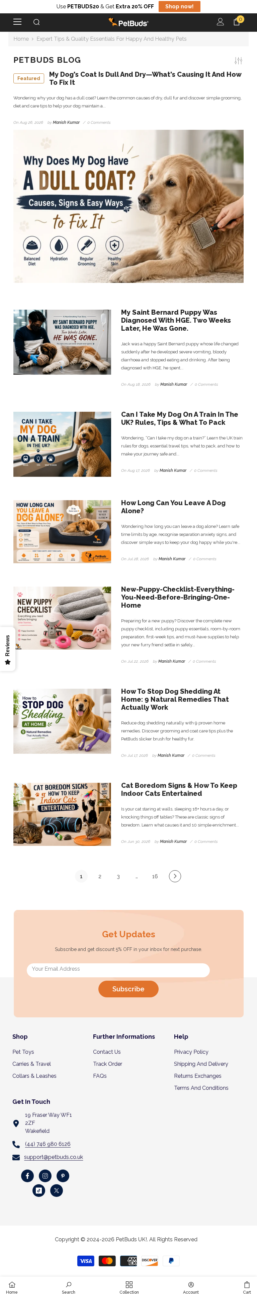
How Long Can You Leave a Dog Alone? (173, 507)
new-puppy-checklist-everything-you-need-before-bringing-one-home (178, 597)
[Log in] (220, 21)
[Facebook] (27, 1176)
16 (155, 876)
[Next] (175, 876)
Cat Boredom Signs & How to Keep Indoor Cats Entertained (179, 789)
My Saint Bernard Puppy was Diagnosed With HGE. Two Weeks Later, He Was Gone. (176, 320)
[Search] (36, 22)
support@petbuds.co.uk (53, 1157)
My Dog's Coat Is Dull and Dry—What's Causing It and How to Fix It (129, 78)
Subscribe (128, 989)
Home (21, 39)
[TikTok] (38, 1190)
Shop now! (179, 6)
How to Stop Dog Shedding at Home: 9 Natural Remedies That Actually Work (175, 699)
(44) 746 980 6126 (48, 1144)
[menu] (17, 22)
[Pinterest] (63, 1176)
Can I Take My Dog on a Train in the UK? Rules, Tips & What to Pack (179, 418)
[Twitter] (56, 1190)
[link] (68, 1287)
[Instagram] (45, 1176)
